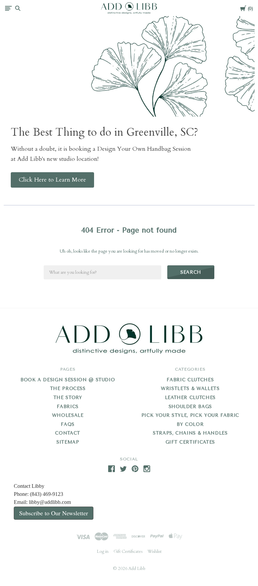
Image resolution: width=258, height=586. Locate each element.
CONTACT (67, 433)
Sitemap (67, 442)
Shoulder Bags (190, 406)
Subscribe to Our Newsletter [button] (53, 513)
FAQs (68, 424)
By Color (190, 424)
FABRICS (68, 406)
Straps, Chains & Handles (190, 433)
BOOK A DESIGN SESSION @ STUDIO (67, 379)
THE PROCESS (68, 388)
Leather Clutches (190, 397)
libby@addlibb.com (50, 502)
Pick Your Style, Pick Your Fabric (190, 415)
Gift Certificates (190, 442)
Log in (103, 551)
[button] (52, 180)
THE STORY (67, 397)
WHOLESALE (68, 415)
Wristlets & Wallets (190, 388)
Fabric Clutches (190, 379)
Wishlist (154, 551)
